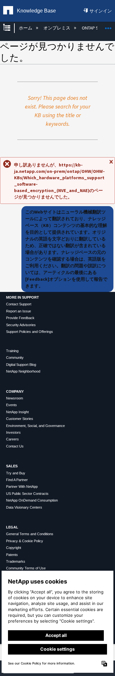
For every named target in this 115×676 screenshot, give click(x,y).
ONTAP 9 (90, 28)
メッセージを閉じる (111, 164)
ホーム (26, 28)
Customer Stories (19, 419)
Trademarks (15, 561)
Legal (12, 527)
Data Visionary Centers (24, 507)
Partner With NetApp (22, 486)
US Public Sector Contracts (27, 493)
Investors (13, 432)
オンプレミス (57, 28)
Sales (12, 466)
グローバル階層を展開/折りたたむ (11, 28)
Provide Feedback (20, 318)
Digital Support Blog (21, 364)
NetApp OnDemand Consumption (32, 500)
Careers (12, 439)
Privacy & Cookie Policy (24, 541)
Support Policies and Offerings (29, 332)
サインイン (100, 11)
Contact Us (15, 446)
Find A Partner (17, 480)
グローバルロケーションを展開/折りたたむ (108, 26)
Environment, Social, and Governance (35, 426)
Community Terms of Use (26, 568)
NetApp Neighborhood (23, 371)
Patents (12, 555)
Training (12, 351)
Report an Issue (18, 311)
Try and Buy (15, 473)
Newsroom (14, 398)
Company (15, 391)
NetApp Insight (17, 412)
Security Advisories (21, 325)
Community (15, 357)
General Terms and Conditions (29, 534)
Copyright (13, 548)
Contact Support (18, 304)
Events (11, 405)
